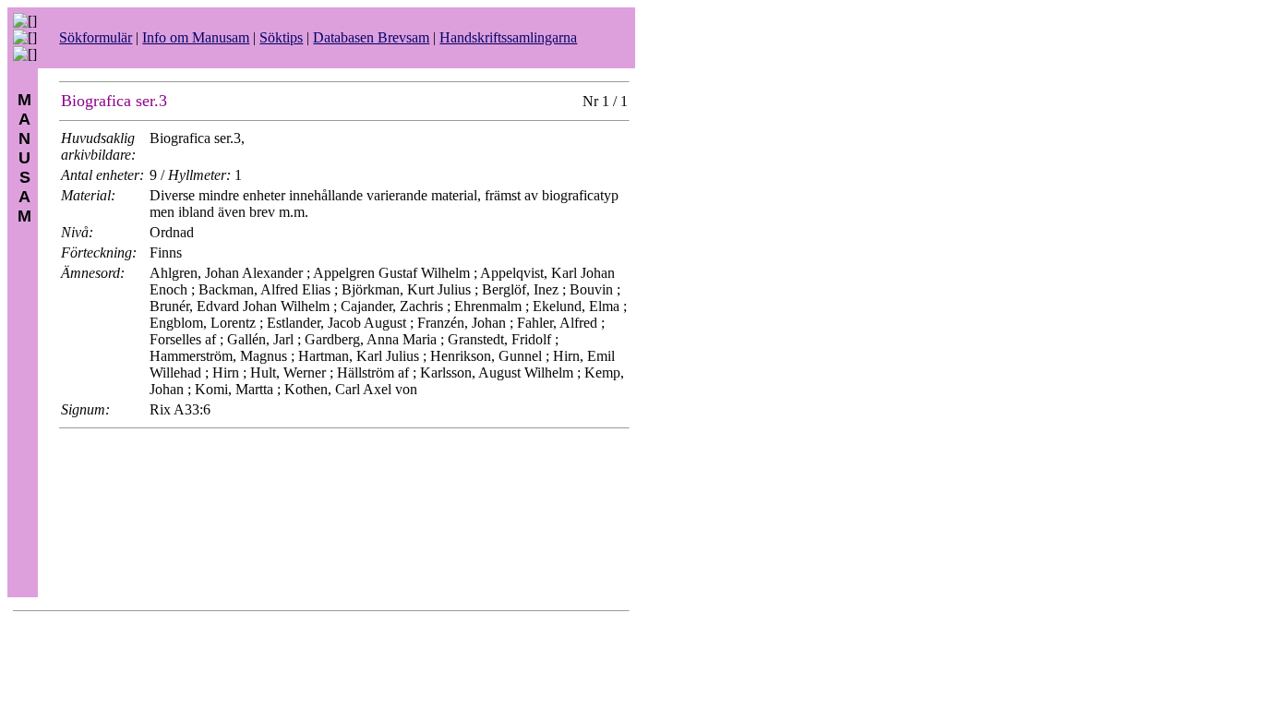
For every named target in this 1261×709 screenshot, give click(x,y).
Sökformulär (95, 37)
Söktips (281, 37)
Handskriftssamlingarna (508, 37)
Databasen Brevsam (371, 37)
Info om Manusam (195, 37)
